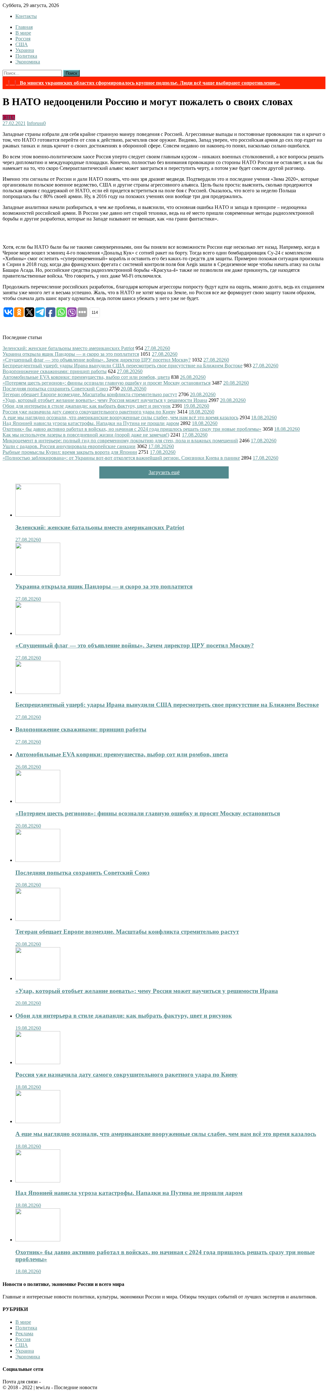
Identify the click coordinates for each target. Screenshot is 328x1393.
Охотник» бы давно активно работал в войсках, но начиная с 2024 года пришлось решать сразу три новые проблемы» (132, 429)
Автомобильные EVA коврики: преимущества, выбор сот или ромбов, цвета (86, 377)
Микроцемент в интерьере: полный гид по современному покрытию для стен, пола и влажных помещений (120, 440)
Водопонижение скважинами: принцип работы (55, 371)
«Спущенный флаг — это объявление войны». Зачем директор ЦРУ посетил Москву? (97, 360)
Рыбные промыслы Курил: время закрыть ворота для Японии (70, 452)
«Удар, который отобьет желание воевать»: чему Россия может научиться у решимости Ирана (105, 400)
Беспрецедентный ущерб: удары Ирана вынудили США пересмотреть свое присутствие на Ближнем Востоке (122, 365)
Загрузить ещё (164, 472)
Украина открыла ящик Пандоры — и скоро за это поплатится (71, 354)
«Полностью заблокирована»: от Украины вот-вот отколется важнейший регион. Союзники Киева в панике (121, 458)
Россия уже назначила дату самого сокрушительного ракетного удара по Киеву (89, 411)
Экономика (27, 61)
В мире (23, 33)
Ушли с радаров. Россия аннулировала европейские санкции (69, 446)
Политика (26, 56)
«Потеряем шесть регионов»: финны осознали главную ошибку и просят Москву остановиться (106, 383)
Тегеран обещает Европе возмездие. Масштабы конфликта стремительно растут (90, 394)
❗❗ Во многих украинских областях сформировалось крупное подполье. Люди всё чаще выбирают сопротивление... (143, 83)
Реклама (24, 1333)
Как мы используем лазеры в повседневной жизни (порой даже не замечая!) (86, 435)
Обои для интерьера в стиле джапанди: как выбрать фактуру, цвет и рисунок (87, 406)
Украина (24, 50)
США (21, 44)
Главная (24, 27)
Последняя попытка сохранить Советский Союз (55, 388)
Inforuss (35, 123)
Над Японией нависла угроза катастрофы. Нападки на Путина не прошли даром (91, 423)
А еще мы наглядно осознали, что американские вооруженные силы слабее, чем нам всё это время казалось (120, 417)
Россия (22, 38)
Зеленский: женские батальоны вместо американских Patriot (68, 348)
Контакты (26, 16)
